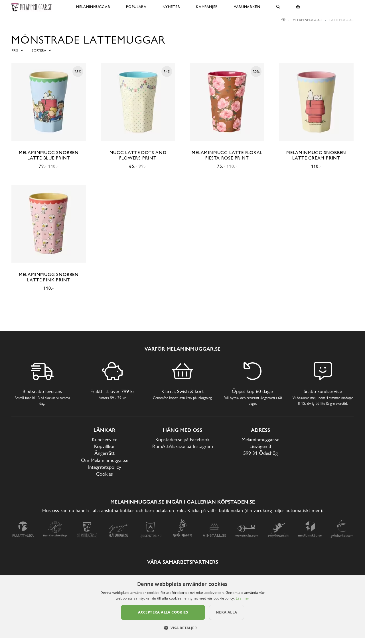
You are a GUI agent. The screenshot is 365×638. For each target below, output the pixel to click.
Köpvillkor (104, 446)
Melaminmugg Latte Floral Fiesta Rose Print (227, 155)
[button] (182, 627)
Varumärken (247, 7)
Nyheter (171, 7)
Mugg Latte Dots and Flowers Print (138, 155)
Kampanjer (207, 7)
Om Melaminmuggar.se (104, 460)
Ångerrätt (104, 453)
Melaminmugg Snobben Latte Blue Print (49, 155)
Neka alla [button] (226, 612)
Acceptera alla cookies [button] (163, 612)
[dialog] (182, 606)
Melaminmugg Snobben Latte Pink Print (49, 277)
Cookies (104, 474)
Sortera (39, 50)
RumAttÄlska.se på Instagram (182, 446)
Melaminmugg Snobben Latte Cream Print (316, 155)
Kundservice (104, 439)
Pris (15, 50)
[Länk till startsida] (283, 20)
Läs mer (242, 598)
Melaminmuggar (93, 7)
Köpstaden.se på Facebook (182, 439)
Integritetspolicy (104, 467)
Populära (136, 7)
